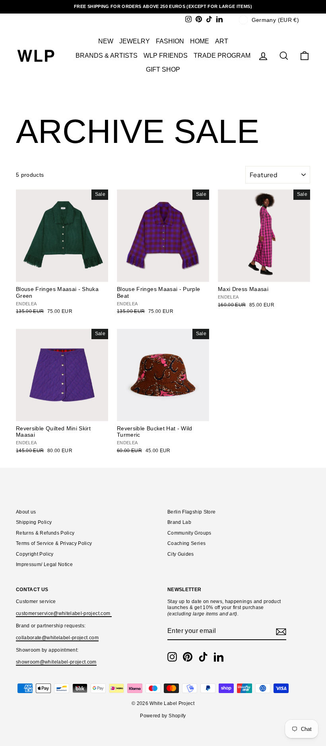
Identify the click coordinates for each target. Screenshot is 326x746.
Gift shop (163, 69)
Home (199, 41)
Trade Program (222, 55)
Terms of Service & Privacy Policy (54, 543)
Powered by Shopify (163, 716)
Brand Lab (179, 522)
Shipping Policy (34, 522)
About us (26, 512)
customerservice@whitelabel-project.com (64, 613)
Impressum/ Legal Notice (44, 564)
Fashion (170, 41)
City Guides (180, 554)
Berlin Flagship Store (191, 512)
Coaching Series (186, 543)
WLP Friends (166, 55)
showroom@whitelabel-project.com (56, 662)
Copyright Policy (35, 554)
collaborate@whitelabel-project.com (57, 638)
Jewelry (134, 41)
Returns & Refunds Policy (45, 533)
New (105, 41)
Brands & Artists (107, 55)
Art (221, 41)
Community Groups (189, 533)
